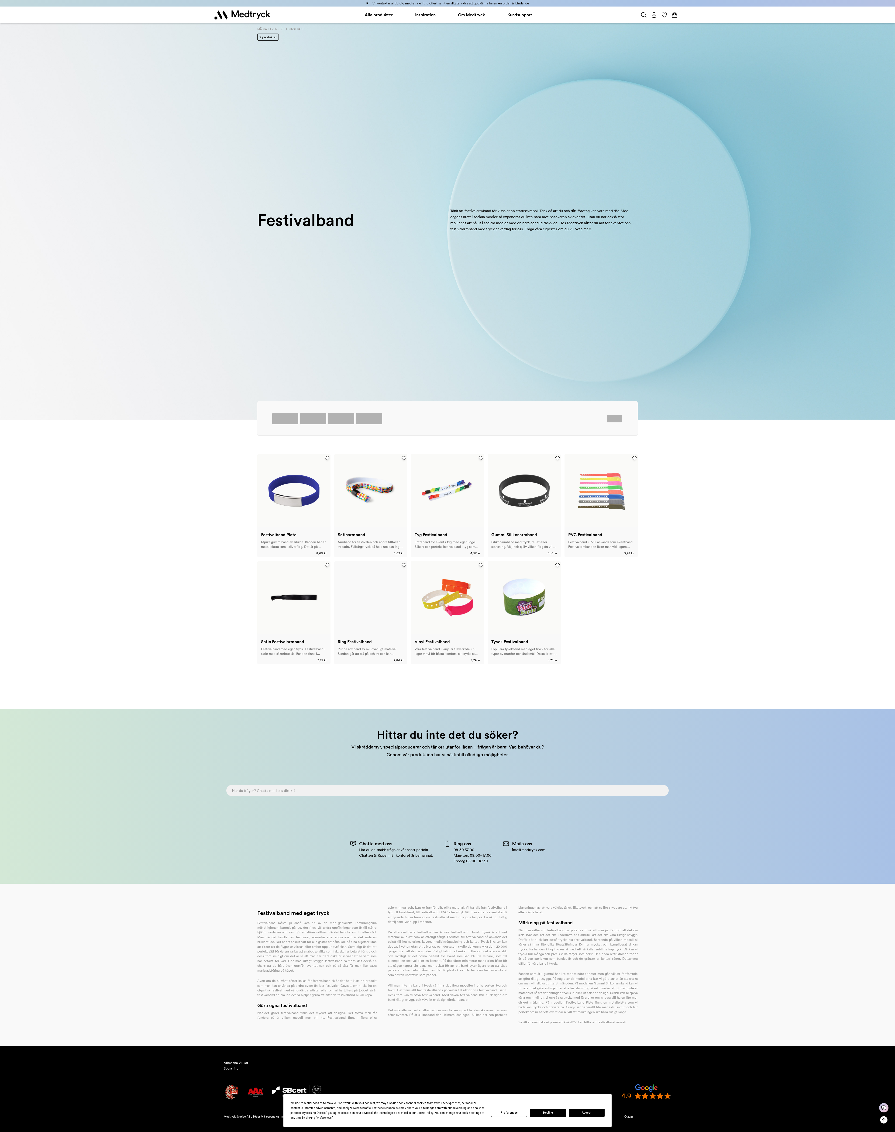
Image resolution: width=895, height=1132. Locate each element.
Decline (548, 1112)
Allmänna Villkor (236, 1063)
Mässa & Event (268, 29)
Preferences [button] (324, 1117)
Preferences (509, 1112)
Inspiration (425, 14)
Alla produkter (379, 14)
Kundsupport (519, 14)
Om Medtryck (471, 14)
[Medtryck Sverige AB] (242, 15)
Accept (587, 1112)
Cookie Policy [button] (425, 1113)
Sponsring (231, 1068)
